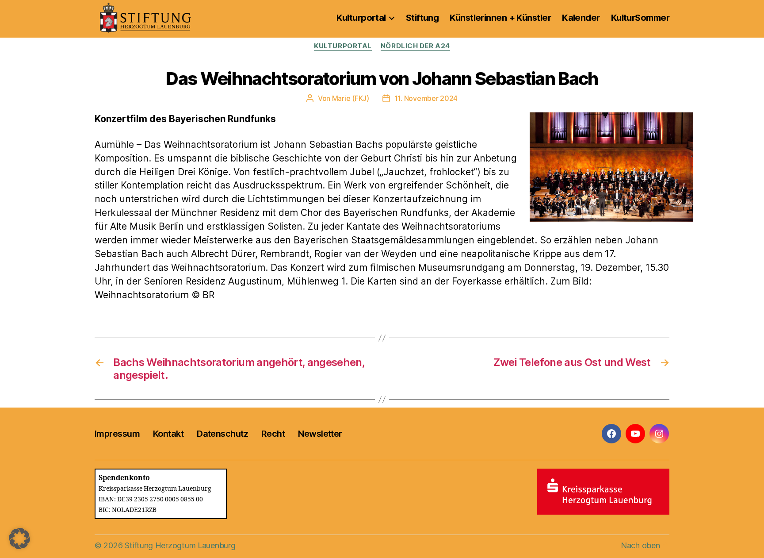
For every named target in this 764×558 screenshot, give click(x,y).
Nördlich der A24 (415, 46)
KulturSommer (640, 17)
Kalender (581, 17)
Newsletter (320, 433)
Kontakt (168, 433)
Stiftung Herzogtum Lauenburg (180, 545)
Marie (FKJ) (350, 98)
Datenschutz (222, 433)
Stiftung (422, 17)
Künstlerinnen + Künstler (500, 17)
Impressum (117, 433)
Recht (273, 433)
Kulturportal (361, 17)
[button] (19, 538)
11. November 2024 (426, 98)
